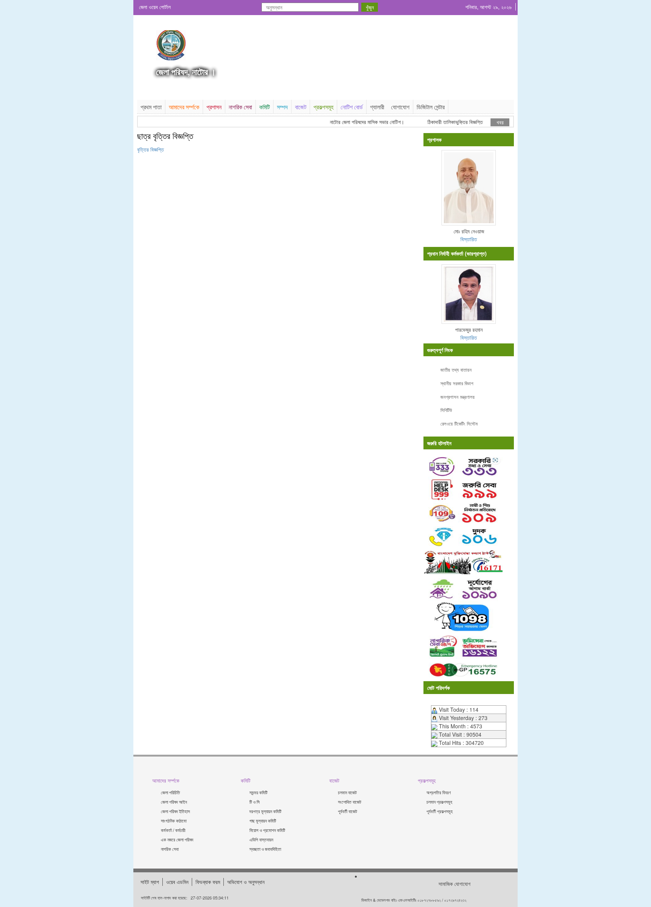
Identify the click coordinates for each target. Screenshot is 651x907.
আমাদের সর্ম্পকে (184, 107)
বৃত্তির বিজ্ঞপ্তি (150, 149)
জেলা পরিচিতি (170, 792)
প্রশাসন (214, 107)
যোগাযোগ (400, 107)
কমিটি (264, 107)
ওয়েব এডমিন (177, 882)
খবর (500, 122)
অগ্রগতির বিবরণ (438, 792)
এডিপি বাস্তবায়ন (261, 839)
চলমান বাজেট (347, 792)
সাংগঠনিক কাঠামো (173, 820)
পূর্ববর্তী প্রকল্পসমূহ (439, 811)
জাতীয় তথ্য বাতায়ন (456, 369)
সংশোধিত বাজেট (349, 801)
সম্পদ (282, 107)
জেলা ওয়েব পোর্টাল (155, 7)
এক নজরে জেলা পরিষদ (177, 839)
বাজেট (300, 107)
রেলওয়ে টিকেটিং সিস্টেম (459, 423)
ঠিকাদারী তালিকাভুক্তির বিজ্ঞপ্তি (445, 122)
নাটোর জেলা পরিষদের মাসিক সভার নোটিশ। (357, 122)
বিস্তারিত (468, 239)
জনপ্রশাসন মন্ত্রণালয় (457, 396)
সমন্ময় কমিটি (258, 792)
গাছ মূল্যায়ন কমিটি (262, 820)
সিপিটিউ (446, 410)
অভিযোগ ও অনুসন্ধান (245, 882)
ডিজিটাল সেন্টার (431, 107)
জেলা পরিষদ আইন (174, 801)
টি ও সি (254, 801)
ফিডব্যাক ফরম (208, 882)
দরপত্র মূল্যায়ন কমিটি (265, 811)
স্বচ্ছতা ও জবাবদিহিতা (265, 849)
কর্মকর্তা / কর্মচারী (173, 830)
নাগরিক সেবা (240, 107)
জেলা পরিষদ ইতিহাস (175, 811)
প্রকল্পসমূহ (323, 107)
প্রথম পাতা (151, 107)
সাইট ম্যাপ (150, 882)
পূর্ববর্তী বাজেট (347, 811)
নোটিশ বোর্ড (352, 107)
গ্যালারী (377, 107)
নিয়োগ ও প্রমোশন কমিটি (267, 830)
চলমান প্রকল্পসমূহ (439, 801)
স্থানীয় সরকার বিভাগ (456, 383)
